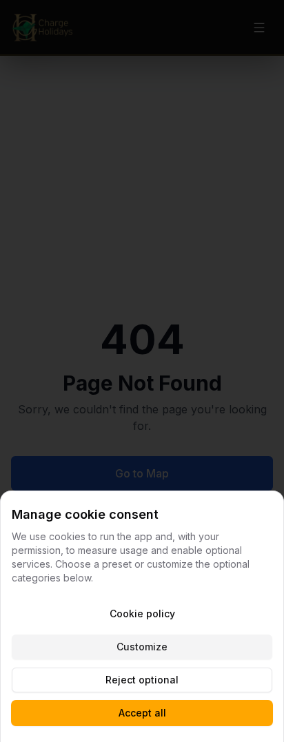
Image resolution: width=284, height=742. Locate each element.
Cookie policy (142, 613)
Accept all (142, 713)
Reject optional (142, 680)
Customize (142, 646)
